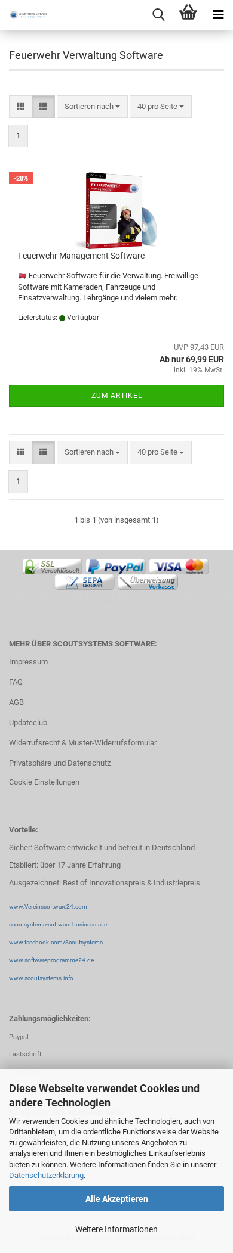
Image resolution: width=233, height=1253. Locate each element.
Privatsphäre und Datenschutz (60, 762)
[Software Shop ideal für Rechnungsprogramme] (24, 15)
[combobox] (92, 107)
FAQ (16, 681)
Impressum (28, 661)
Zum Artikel (116, 395)
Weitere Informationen (116, 1229)
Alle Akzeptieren (116, 1199)
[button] (20, 107)
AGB (16, 702)
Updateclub (28, 722)
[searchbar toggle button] (158, 15)
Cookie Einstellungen (44, 782)
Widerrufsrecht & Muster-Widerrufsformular (83, 742)
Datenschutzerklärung (46, 1175)
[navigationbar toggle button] (218, 15)
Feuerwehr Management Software (81, 255)
